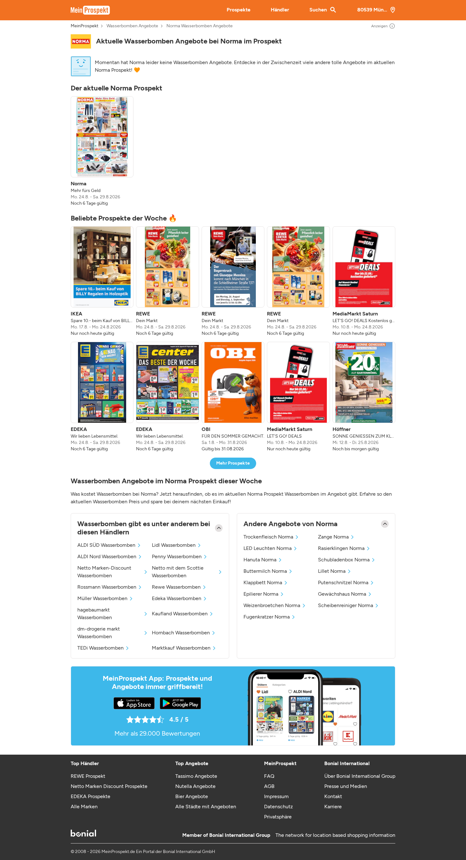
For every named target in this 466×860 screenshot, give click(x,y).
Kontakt (333, 796)
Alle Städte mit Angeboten (205, 807)
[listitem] (102, 151)
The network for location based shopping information (335, 835)
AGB (269, 786)
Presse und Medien (345, 786)
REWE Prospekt (88, 776)
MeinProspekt (84, 26)
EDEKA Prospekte (90, 796)
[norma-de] (81, 41)
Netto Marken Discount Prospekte (109, 786)
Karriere (333, 807)
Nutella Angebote (195, 786)
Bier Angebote (191, 796)
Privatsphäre (278, 817)
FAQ (269, 776)
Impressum (276, 796)
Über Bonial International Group (359, 776)
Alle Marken (84, 807)
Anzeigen (379, 26)
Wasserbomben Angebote (132, 26)
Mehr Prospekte (233, 463)
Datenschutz (278, 807)
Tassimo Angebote (196, 776)
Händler (280, 10)
